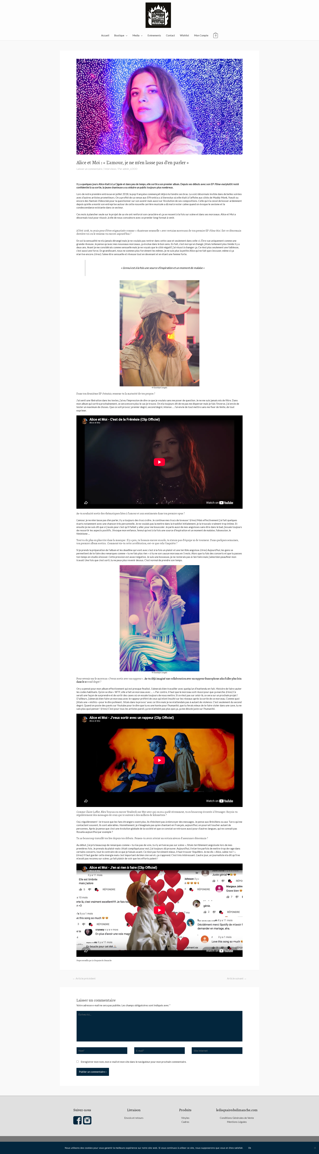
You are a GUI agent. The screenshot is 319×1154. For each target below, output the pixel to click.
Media (135, 35)
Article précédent (84, 978)
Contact (170, 35)
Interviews (110, 168)
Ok (249, 1148)
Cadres (185, 1121)
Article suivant (237, 978)
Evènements (154, 35)
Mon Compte (201, 35)
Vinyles (185, 1117)
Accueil (105, 35)
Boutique (119, 35)
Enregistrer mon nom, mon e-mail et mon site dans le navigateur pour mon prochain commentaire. (133, 1061)
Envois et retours (133, 1117)
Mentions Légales (237, 1121)
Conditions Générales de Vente (237, 1117)
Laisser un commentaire (89, 168)
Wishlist (184, 35)
